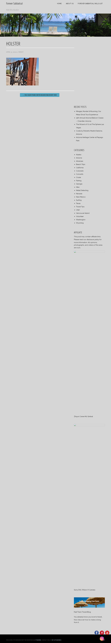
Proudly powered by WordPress (20, 640)
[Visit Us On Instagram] (101, 641)
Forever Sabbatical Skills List (90, 3)
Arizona (79, 158)
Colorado (80, 171)
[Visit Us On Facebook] (96, 635)
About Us (69, 3)
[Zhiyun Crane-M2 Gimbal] (89, 252)
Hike (77, 187)
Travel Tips (80, 207)
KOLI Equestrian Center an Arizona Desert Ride (40, 95)
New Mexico (81, 197)
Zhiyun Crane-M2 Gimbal (83, 416)
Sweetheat (46, 640)
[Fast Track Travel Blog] (89, 607)
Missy (21, 52)
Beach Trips (80, 164)
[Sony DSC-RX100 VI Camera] (89, 426)
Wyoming (80, 223)
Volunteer (80, 216)
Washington (80, 220)
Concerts (79, 174)
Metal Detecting (82, 190)
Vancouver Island (82, 213)
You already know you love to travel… (88, 617)
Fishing (78, 181)
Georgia (79, 184)
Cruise (78, 177)
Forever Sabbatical (14, 3)
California (79, 168)
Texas (78, 203)
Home (59, 3)
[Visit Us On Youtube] (107, 635)
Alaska (78, 155)
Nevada (79, 194)
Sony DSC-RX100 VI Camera (84, 590)
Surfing (79, 200)
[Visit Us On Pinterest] (101, 635)
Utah (78, 210)
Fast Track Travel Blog (82, 612)
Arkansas (79, 161)
